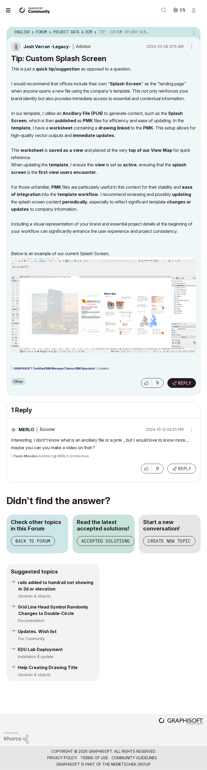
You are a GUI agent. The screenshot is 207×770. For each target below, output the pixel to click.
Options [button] (192, 32)
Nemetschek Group (131, 764)
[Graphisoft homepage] (181, 721)
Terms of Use (94, 757)
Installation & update (35, 656)
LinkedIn (103, 368)
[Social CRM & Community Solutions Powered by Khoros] (16, 737)
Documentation (31, 620)
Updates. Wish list (37, 631)
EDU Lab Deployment (40, 649)
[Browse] (11, 10)
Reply (184, 383)
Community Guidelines (134, 757)
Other (18, 381)
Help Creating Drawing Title (48, 667)
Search (164, 10)
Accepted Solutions (105, 541)
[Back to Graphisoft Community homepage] (36, 10)
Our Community (31, 638)
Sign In (196, 10)
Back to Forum (32, 541)
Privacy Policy (62, 757)
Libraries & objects (34, 596)
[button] (146, 383)
